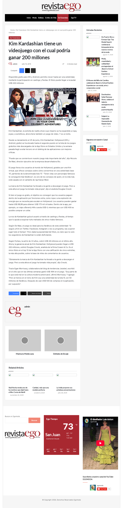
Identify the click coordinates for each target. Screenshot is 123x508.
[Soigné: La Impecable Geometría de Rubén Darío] (93, 119)
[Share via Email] (33, 70)
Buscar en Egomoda (12, 416)
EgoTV (73, 18)
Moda (34, 18)
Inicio (29, 18)
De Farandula (63, 18)
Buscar (34, 420)
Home (12, 30)
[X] (27, 70)
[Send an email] (18, 64)
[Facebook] (21, 70)
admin (15, 64)
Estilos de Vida (50, 18)
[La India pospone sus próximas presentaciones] (67, 379)
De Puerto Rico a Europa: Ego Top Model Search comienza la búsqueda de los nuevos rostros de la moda (107, 44)
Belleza (41, 18)
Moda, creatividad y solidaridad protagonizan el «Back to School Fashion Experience (107, 66)
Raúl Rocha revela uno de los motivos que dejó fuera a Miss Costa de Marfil (18, 390)
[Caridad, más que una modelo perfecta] (43, 379)
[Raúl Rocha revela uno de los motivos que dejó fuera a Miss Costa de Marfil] (19, 379)
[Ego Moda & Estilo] (61, 7)
